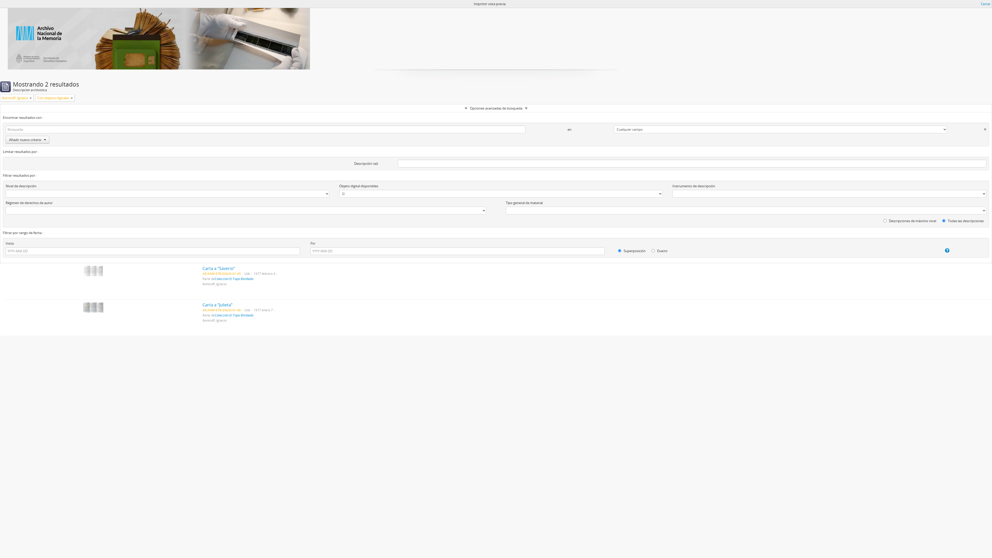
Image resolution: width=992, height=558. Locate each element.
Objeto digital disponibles (358, 186)
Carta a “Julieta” (218, 305)
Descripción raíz (366, 163)
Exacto (662, 251)
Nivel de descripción (21, 186)
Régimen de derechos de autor (29, 202)
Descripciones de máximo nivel (912, 221)
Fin (313, 243)
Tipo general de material (524, 202)
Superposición (634, 251)
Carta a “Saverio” (219, 268)
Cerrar (985, 4)
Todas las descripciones (965, 221)
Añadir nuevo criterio (25, 139)
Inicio (10, 243)
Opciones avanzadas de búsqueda (496, 108)
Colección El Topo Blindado (234, 279)
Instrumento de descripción (693, 186)
